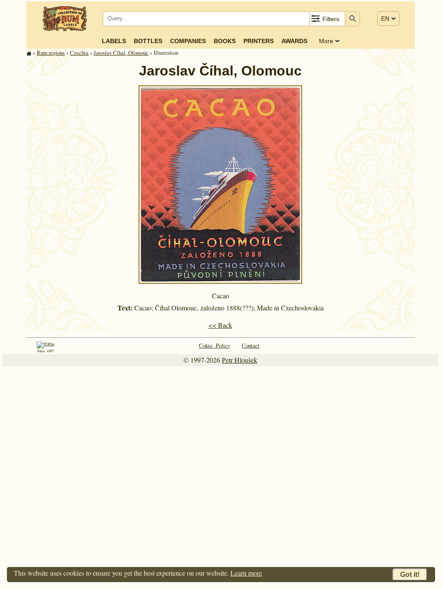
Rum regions (51, 52)
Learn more (246, 572)
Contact (250, 345)
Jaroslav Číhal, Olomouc (121, 52)
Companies (188, 41)
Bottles (148, 41)
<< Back (220, 324)
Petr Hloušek (239, 359)
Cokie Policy (214, 345)
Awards (294, 41)
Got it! (410, 574)
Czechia (79, 52)
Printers (258, 41)
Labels (114, 41)
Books (225, 41)
